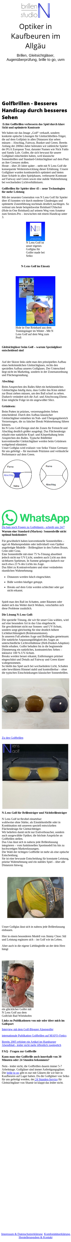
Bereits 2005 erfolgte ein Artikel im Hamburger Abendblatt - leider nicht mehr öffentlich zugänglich (31, 1043)
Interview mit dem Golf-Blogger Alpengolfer (27, 1029)
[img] (36, 10)
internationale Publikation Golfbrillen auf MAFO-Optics (34, 1035)
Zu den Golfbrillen (12, 737)
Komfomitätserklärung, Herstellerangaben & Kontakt (45, 1235)
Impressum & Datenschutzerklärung (22, 1234)
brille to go (13, 1072)
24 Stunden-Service (46, 1079)
